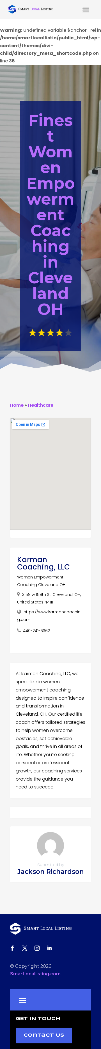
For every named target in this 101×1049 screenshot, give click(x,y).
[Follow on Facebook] (12, 948)
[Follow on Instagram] (37, 948)
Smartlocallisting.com (35, 973)
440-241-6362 (36, 631)
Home (17, 405)
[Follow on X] (25, 948)
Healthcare (40, 405)
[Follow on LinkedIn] (49, 948)
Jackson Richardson (50, 872)
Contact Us (44, 1035)
